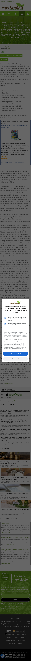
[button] (15, 328)
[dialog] (15, 330)
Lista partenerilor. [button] (18, 339)
